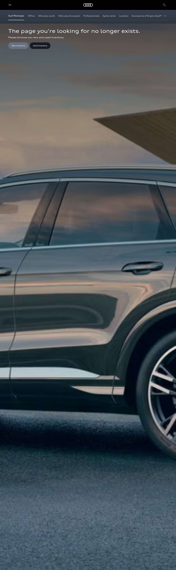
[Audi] (88, 5)
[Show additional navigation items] (165, 16)
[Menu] (10, 4)
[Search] (164, 5)
